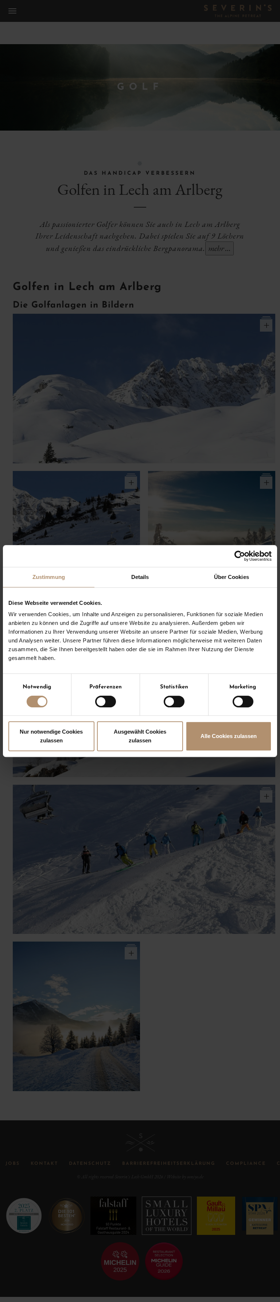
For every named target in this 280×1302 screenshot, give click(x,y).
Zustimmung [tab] (48, 577)
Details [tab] (140, 577)
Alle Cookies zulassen (229, 736)
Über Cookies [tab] (231, 577)
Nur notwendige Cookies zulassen (51, 736)
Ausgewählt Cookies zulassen (140, 736)
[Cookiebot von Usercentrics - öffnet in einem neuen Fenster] (240, 555)
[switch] (105, 701)
